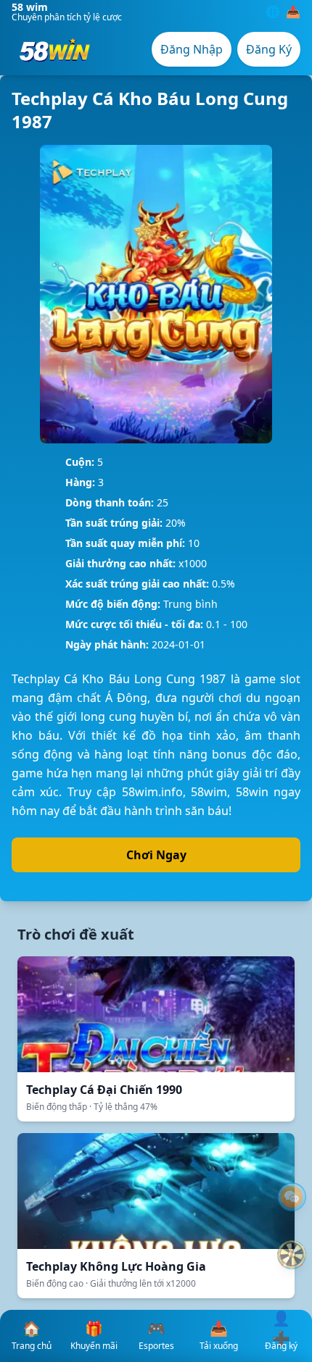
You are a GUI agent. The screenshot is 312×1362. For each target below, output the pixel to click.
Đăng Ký (269, 49)
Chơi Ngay (156, 855)
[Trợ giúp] (291, 1196)
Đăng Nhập (191, 49)
